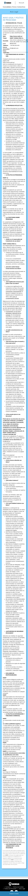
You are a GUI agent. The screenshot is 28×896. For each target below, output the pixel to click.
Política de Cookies (18, 887)
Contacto (8, 887)
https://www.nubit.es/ (9, 62)
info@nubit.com (14, 48)
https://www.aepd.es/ (9, 455)
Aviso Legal (22, 888)
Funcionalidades (7, 7)
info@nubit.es (6, 441)
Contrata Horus (21, 7)
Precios (14, 7)
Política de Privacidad (10, 888)
